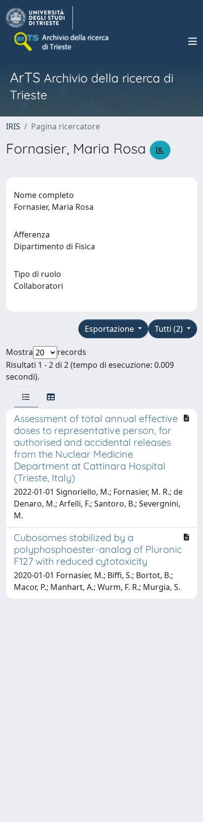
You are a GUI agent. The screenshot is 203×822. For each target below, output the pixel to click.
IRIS (13, 126)
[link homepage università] (62, 41)
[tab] (26, 397)
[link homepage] (39, 18)
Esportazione (110, 328)
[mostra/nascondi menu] (192, 41)
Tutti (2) (170, 328)
